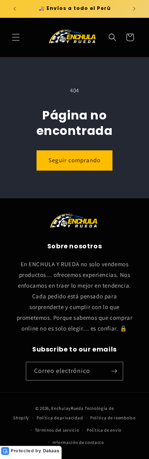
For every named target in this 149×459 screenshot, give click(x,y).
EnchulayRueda (67, 408)
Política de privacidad (60, 418)
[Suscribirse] (114, 371)
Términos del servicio (57, 430)
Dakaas (51, 450)
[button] (16, 37)
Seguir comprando (74, 160)
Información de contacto (78, 442)
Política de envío (104, 430)
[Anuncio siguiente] (134, 8)
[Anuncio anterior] (14, 8)
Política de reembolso (113, 418)
